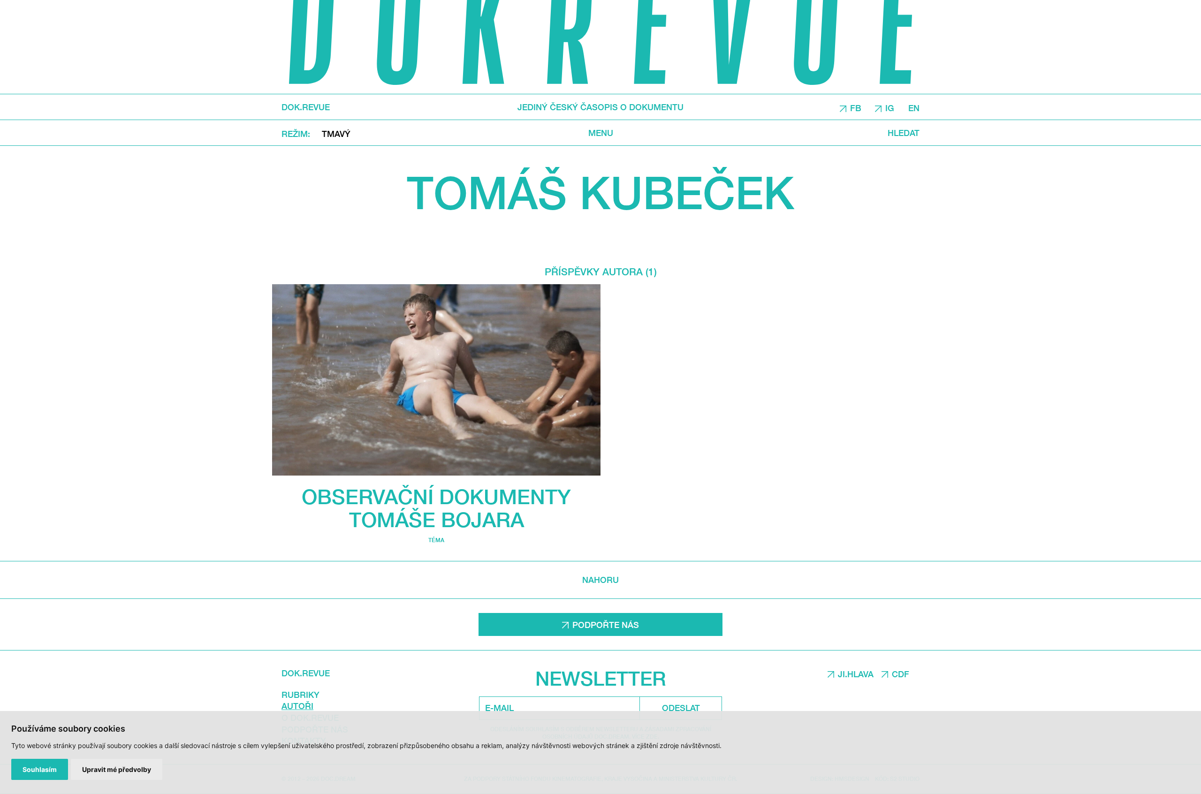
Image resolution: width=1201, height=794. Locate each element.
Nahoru (600, 580)
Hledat (904, 132)
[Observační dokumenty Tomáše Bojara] (436, 380)
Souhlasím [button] (40, 769)
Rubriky (300, 694)
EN (914, 107)
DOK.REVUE (305, 107)
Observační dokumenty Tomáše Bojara (436, 508)
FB (855, 107)
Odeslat (681, 708)
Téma (436, 540)
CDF (900, 674)
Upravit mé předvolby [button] (116, 769)
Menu (600, 132)
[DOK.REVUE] (600, 47)
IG (889, 107)
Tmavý (336, 133)
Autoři (297, 706)
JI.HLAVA (856, 674)
